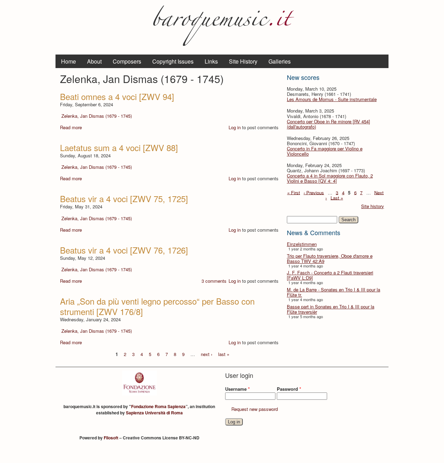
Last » (337, 197)
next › (206, 353)
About (94, 61)
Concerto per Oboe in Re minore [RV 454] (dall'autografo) (328, 124)
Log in (235, 127)
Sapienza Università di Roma (154, 413)
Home (68, 61)
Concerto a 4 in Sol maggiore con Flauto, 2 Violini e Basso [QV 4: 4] (330, 178)
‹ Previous (314, 192)
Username (237, 388)
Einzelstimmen (302, 244)
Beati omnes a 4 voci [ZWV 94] (117, 96)
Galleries (279, 61)
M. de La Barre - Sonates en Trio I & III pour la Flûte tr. (333, 292)
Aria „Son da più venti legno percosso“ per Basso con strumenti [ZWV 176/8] (157, 306)
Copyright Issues (173, 61)
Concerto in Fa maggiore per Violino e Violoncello (324, 151)
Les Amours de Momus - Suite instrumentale (332, 99)
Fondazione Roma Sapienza (158, 406)
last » (223, 353)
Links (211, 61)
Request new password (254, 409)
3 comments (214, 281)
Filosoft (111, 438)
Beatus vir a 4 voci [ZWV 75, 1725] (124, 198)
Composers (127, 61)
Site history (372, 206)
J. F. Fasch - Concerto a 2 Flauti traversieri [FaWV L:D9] (330, 275)
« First (293, 192)
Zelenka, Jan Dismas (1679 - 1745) (96, 116)
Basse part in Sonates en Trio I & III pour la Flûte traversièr (330, 309)
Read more (71, 127)
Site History (243, 61)
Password (289, 388)
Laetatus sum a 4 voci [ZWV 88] (119, 147)
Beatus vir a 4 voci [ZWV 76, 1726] (124, 250)
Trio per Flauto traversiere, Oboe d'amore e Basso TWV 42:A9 (330, 258)
